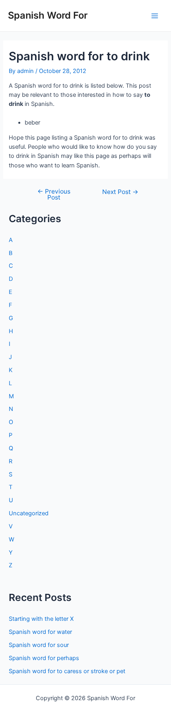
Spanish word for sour (39, 645)
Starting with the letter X (41, 618)
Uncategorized (29, 513)
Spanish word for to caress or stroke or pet (67, 671)
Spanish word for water (40, 631)
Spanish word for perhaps (44, 658)
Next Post (120, 192)
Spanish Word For (47, 15)
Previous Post (53, 194)
